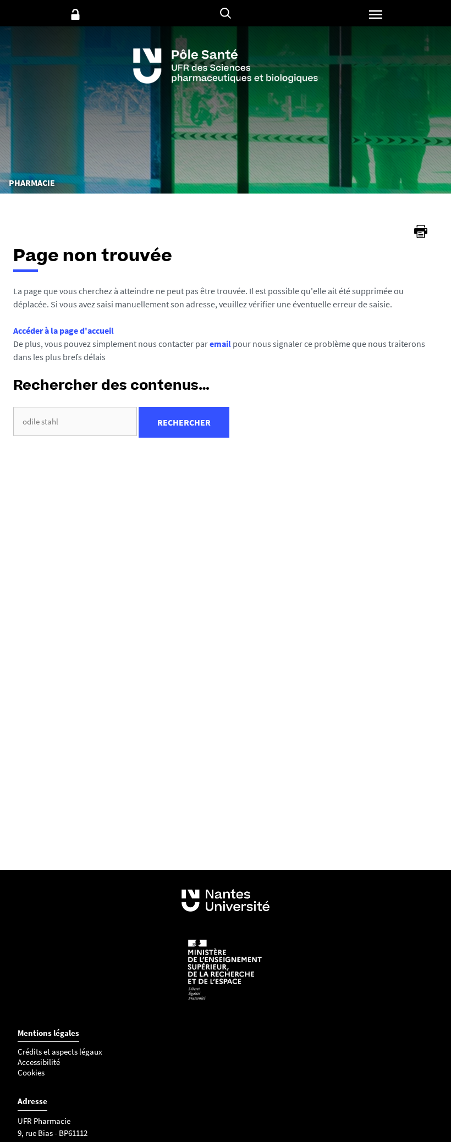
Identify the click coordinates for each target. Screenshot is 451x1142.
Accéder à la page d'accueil (63, 330)
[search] (75, 421)
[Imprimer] (420, 231)
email (220, 343)
